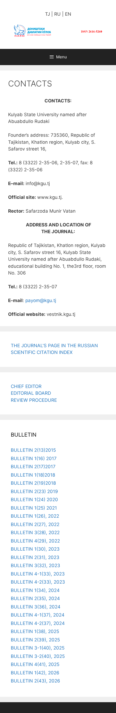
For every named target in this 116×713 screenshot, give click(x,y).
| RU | (57, 14)
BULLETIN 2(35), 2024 (35, 598)
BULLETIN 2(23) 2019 (34, 491)
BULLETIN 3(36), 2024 (35, 607)
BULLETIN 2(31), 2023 (35, 557)
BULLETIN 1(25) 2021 (34, 508)
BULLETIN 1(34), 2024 (35, 590)
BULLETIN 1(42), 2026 (35, 672)
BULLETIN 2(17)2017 (33, 466)
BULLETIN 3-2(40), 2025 (38, 656)
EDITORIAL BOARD (31, 393)
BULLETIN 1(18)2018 (33, 475)
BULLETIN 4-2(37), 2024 (38, 623)
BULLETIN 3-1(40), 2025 (37, 648)
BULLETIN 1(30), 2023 (35, 549)
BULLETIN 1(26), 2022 (35, 516)
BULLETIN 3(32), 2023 (35, 565)
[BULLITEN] (58, 30)
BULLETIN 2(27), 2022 (35, 524)
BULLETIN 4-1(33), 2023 (38, 574)
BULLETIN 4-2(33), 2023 (38, 582)
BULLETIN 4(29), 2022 (35, 541)
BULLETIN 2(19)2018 (33, 483)
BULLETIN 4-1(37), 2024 (37, 615)
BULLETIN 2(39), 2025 (35, 639)
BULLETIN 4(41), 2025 (35, 664)
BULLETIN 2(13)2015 (33, 450)
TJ (47, 14)
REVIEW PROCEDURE (34, 400)
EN (67, 14)
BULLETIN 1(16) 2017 (34, 458)
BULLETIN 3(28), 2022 (35, 532)
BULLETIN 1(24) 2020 (34, 499)
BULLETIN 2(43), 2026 (35, 681)
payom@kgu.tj (40, 300)
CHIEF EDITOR (26, 386)
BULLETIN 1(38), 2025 (35, 631)
